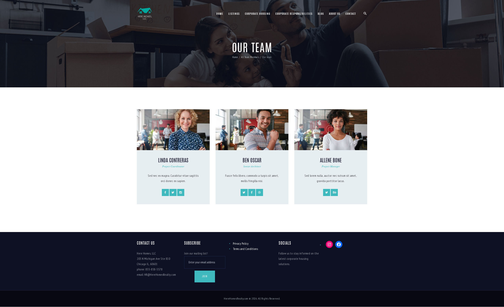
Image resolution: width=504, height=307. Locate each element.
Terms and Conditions (245, 249)
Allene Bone (331, 160)
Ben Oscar (252, 160)
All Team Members (250, 57)
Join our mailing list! (196, 253)
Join (205, 276)
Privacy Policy (241, 243)
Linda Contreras (173, 160)
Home (235, 57)
